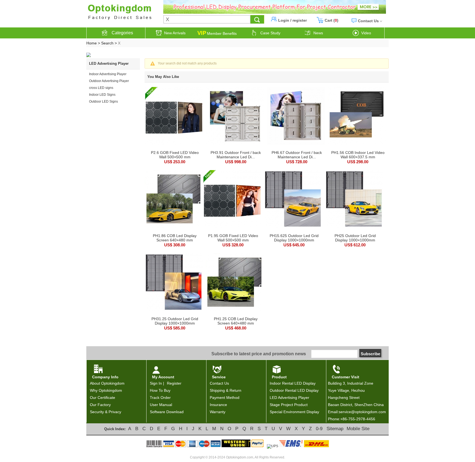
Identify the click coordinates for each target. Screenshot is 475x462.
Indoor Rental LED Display (293, 383)
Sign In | (157, 383)
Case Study (270, 33)
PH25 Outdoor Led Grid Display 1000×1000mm (355, 237)
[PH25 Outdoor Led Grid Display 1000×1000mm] (354, 199)
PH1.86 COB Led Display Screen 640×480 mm (175, 237)
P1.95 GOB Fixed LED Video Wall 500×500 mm (233, 237)
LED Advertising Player (289, 397)
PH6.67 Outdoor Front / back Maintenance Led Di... (297, 154)
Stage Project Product (289, 404)
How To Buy (160, 390)
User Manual (161, 404)
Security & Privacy (105, 412)
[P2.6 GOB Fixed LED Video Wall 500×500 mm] (174, 116)
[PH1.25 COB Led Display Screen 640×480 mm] (235, 282)
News (318, 33)
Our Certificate (102, 397)
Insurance (218, 404)
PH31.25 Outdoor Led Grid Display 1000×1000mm (174, 321)
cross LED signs (101, 88)
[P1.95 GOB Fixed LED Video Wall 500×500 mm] (232, 199)
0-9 (319, 428)
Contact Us (368, 21)
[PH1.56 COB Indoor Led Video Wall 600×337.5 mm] (357, 116)
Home (91, 43)
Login (283, 20)
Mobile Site (358, 428)
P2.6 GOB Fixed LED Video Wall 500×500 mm (175, 154)
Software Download (167, 412)
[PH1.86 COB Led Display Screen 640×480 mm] (174, 199)
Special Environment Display (294, 412)
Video (366, 33)
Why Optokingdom (106, 390)
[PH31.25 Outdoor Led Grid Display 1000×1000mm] (174, 282)
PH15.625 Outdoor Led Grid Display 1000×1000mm (294, 237)
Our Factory (100, 404)
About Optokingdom (107, 383)
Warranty (217, 412)
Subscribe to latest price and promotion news (258, 353)
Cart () (331, 20)
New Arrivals (175, 33)
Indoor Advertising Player (107, 74)
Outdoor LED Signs (103, 101)
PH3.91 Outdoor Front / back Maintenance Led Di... (236, 154)
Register (174, 383)
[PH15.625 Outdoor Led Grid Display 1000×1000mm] (293, 199)
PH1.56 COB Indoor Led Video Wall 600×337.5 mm (358, 154)
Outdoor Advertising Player (109, 81)
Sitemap (335, 428)
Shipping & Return (225, 390)
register (299, 20)
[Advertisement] (111, 128)
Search (107, 43)
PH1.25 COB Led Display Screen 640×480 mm (236, 321)
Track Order (160, 397)
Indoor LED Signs (102, 95)
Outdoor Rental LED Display (294, 390)
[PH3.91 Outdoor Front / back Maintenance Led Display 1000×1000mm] (235, 116)
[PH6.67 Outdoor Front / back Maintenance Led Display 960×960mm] (296, 116)
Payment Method (224, 397)
